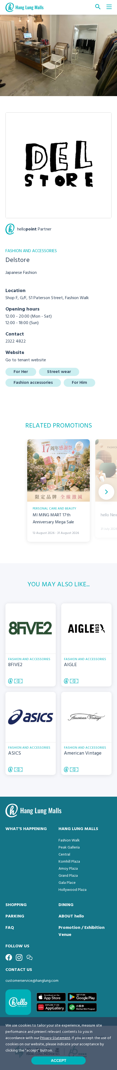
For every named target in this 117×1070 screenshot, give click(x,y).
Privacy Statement (55, 1038)
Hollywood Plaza (73, 890)
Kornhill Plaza (69, 862)
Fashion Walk (69, 840)
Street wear (59, 371)
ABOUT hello (71, 916)
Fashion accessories (33, 382)
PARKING (14, 916)
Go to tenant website (25, 360)
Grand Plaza (68, 876)
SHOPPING (16, 904)
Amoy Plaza (68, 869)
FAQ (9, 927)
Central (64, 854)
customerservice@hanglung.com (32, 981)
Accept (58, 1060)
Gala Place (67, 883)
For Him (79, 382)
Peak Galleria (69, 847)
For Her (21, 371)
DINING (66, 904)
